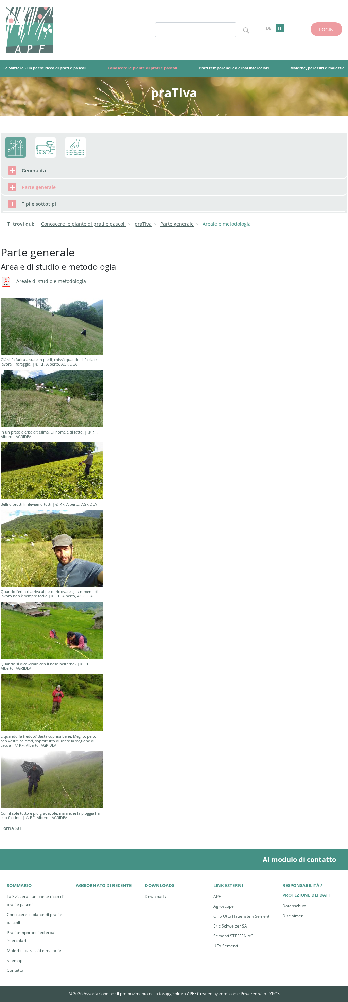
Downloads (155, 896)
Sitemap (14, 960)
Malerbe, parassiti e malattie (34, 950)
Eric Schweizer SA (230, 926)
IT (280, 28)
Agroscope (223, 906)
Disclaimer (292, 916)
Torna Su (11, 828)
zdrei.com (228, 994)
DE (269, 28)
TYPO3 (273, 994)
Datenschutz (294, 906)
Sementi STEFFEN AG (233, 936)
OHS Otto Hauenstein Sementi (242, 916)
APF (217, 896)
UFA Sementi (225, 946)
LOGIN (326, 29)
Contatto (15, 970)
